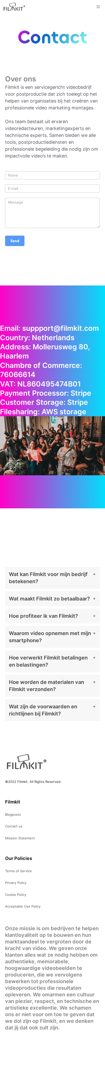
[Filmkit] (14, 6)
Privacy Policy (16, 883)
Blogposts (13, 814)
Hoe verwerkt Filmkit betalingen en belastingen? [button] (48, 661)
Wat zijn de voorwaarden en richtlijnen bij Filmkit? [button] (43, 710)
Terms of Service (18, 871)
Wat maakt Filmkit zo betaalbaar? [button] (49, 599)
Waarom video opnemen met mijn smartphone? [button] (50, 636)
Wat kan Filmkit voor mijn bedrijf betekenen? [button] (48, 577)
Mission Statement (20, 838)
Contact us (13, 826)
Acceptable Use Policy (23, 906)
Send (14, 240)
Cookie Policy (15, 895)
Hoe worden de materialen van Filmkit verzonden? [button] (46, 685)
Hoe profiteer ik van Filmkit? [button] (43, 616)
